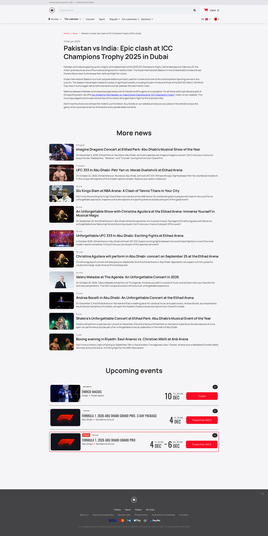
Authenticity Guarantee (163, 514)
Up (262, 493)
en (202, 19)
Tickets (202, 396)
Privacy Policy (141, 514)
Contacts (183, 514)
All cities (54, 19)
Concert (90, 19)
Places (138, 509)
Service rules (124, 514)
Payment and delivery (103, 514)
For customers (129, 19)
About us (84, 514)
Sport (102, 19)
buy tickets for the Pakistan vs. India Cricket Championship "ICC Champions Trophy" (133, 94)
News (128, 509)
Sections (146, 19)
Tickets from (201, 420)
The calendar (71, 19)
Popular (114, 19)
